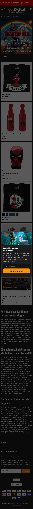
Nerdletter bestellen (16, 271)
